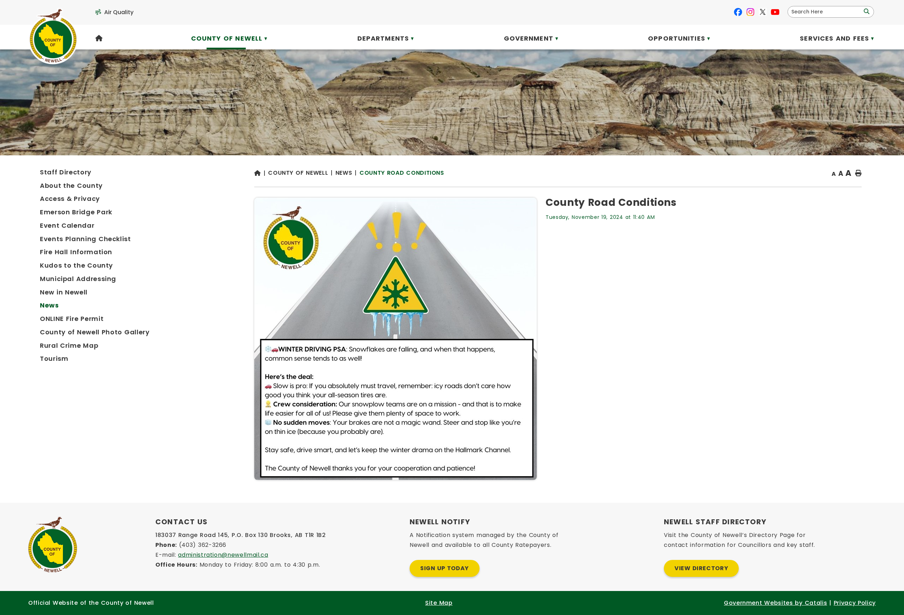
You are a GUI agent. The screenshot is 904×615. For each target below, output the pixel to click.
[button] (865, 11)
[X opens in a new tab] (763, 12)
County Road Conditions (401, 173)
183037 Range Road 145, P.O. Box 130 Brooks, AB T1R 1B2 (240, 535)
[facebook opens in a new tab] (738, 12)
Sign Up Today (444, 568)
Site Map (438, 603)
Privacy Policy (855, 603)
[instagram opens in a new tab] (750, 12)
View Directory (701, 568)
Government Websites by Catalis (775, 603)
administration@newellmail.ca (223, 555)
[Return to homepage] (261, 173)
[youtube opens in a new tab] (775, 12)
